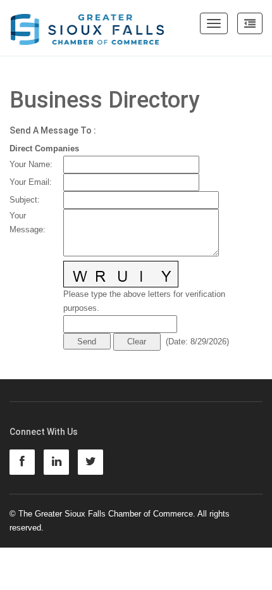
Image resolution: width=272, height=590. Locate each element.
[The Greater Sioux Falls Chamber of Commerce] (87, 25)
